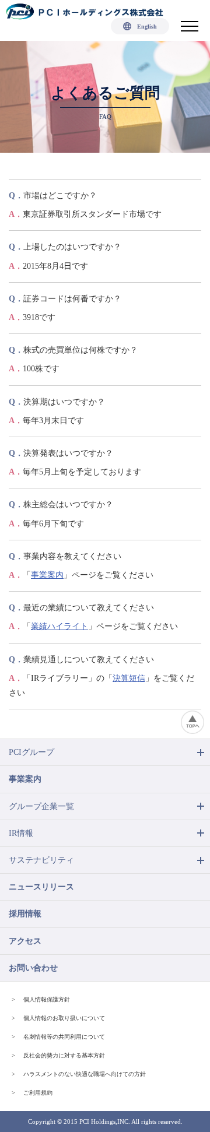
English (147, 26)
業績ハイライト (59, 626)
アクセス (25, 941)
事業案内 (47, 575)
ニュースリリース (41, 887)
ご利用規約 (37, 1092)
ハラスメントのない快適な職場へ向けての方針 (84, 1074)
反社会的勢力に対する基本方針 (64, 1055)
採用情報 (25, 913)
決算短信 (129, 678)
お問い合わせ (33, 968)
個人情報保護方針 (46, 999)
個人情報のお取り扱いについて (64, 1018)
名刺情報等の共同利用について (64, 1036)
